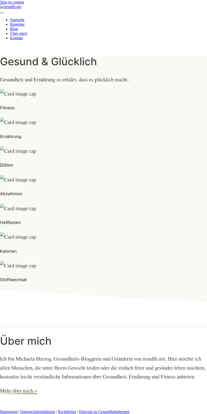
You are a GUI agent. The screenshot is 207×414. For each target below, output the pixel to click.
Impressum (8, 411)
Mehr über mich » (18, 390)
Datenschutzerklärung (37, 411)
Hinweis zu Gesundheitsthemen (104, 411)
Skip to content (12, 2)
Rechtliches (67, 411)
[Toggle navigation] (2, 12)
